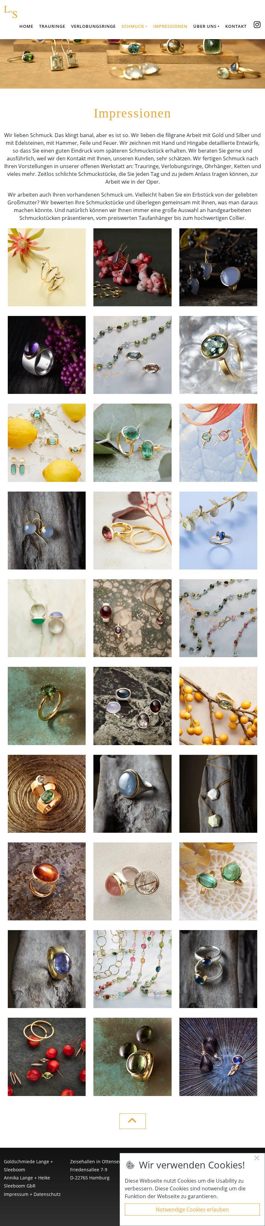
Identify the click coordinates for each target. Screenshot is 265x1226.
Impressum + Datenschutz (32, 1194)
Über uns (205, 26)
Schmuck (133, 26)
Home (26, 26)
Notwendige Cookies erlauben (192, 1209)
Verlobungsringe (93, 26)
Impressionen (170, 26)
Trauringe (52, 26)
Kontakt (236, 26)
